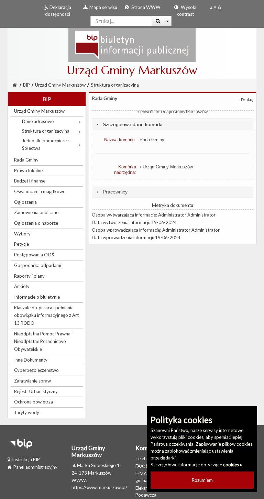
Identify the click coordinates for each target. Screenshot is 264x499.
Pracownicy (115, 192)
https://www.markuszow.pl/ (99, 487)
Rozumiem (202, 480)
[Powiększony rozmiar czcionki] (215, 7)
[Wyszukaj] (158, 21)
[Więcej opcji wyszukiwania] (168, 21)
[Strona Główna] (132, 44)
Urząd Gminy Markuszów (60, 85)
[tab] (172, 125)
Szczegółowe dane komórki (132, 124)
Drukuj (247, 99)
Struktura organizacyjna (115, 85)
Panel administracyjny (35, 467)
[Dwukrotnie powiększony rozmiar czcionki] (219, 7)
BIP (26, 85)
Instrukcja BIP (26, 459)
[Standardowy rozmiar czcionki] (211, 7)
